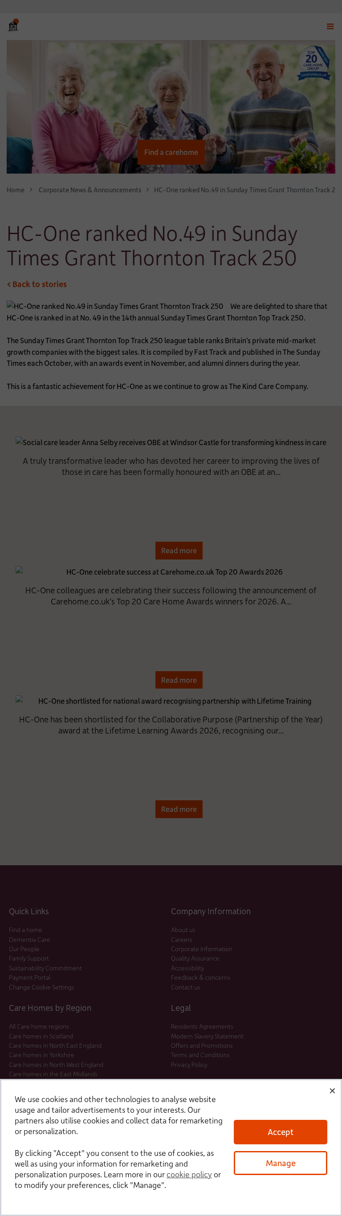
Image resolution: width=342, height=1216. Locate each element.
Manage (281, 1162)
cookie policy (189, 1174)
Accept (280, 1131)
